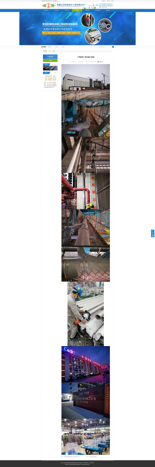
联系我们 (108, 10)
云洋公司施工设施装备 (93, 456)
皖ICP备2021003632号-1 (85, 464)
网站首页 (46, 10)
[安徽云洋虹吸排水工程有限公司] (77, 2)
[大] (72, 61)
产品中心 (67, 10)
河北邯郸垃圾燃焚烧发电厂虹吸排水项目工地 (71, 456)
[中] (74, 61)
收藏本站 (104, 0)
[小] (75, 61)
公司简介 (56, 10)
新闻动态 (87, 10)
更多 (55, 64)
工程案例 (77, 10)
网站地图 (108, 0)
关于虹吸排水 (98, 10)
